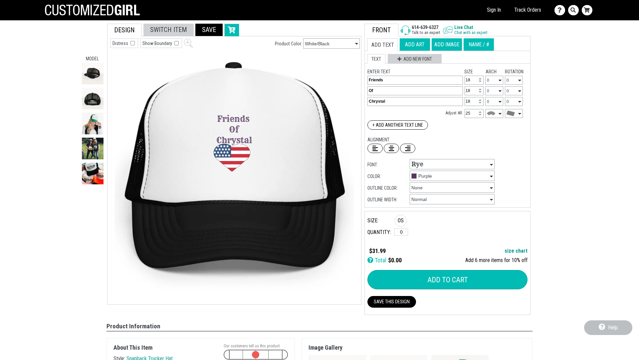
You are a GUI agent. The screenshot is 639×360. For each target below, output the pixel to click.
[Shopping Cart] (588, 10)
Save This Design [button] (392, 302)
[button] (93, 73)
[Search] (575, 10)
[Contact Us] (561, 10)
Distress (120, 43)
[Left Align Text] (375, 148)
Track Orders (527, 10)
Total (379, 260)
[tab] (124, 30)
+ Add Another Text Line (397, 125)
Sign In (494, 10)
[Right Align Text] (407, 148)
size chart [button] (516, 251)
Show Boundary (157, 43)
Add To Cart (447, 280)
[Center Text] (391, 148)
